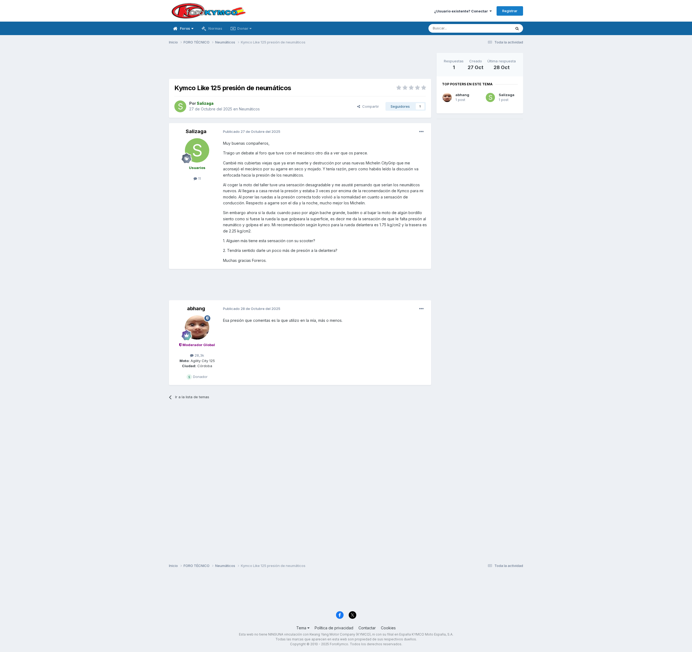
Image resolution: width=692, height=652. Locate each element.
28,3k (199, 355)
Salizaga (196, 131)
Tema (301, 628)
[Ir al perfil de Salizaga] (180, 106)
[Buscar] (517, 28)
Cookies (388, 628)
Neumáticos (249, 109)
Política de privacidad (334, 628)
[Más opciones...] (421, 132)
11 (199, 178)
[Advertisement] (300, 65)
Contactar (367, 628)
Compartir (369, 106)
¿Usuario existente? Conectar (462, 11)
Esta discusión (492, 28)
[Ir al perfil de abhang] (197, 327)
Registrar (509, 11)
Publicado (251, 131)
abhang (196, 308)
